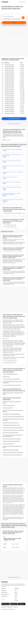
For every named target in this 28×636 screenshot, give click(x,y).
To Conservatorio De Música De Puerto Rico (12, 385)
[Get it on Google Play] (5, 604)
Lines (16, 590)
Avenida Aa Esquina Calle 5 (8, 443)
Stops (16, 596)
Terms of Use (3, 606)
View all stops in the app (14, 118)
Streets (16, 594)
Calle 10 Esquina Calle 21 (8, 407)
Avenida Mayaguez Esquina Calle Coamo (11, 425)
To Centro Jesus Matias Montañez (10, 374)
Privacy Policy (10, 606)
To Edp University (6, 376)
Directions (16, 600)
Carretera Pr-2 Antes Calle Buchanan (10, 432)
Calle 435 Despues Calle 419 (9, 405)
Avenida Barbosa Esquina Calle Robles (11, 449)
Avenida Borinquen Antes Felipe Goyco (11, 422)
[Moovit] (5, 2)
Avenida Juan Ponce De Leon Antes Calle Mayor (13, 427)
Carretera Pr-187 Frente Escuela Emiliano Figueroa (13, 416)
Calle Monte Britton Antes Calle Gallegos (11, 441)
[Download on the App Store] (13, 604)
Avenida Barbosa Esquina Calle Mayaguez (11, 414)
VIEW (24, 213)
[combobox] (14, 17)
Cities (16, 598)
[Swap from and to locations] (23, 17)
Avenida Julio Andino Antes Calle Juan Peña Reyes (13, 430)
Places (16, 592)
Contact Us (16, 606)
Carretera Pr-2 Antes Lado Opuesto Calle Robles (13, 452)
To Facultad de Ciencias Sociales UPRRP (11, 378)
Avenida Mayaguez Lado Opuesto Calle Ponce (12, 454)
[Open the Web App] (21, 604)
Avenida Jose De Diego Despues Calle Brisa (12, 438)
